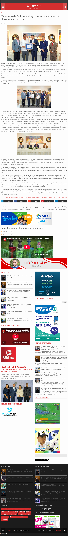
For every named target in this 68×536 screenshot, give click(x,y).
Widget (35, 313)
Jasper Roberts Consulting (29, 313)
